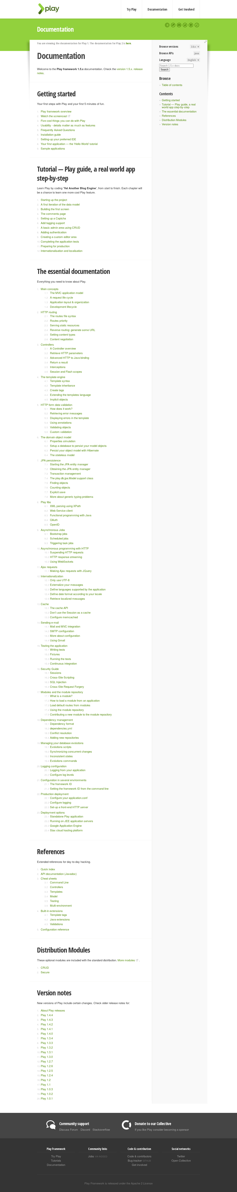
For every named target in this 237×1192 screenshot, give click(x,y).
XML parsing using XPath (65, 506)
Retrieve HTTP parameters (66, 353)
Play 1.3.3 (47, 1043)
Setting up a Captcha (53, 218)
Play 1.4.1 (47, 1029)
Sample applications (53, 148)
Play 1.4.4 (47, 1015)
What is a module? (61, 696)
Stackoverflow (101, 1129)
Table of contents (172, 85)
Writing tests (57, 649)
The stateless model (62, 455)
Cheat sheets (49, 878)
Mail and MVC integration (65, 626)
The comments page (53, 214)
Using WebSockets (61, 561)
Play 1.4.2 (47, 1024)
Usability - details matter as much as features (68, 125)
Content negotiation (61, 339)
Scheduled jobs (59, 538)
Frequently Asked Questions (58, 130)
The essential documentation (179, 111)
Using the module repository (67, 710)
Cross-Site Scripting (62, 677)
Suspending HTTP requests (67, 552)
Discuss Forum (68, 1129)
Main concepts (50, 289)
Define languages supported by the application (78, 589)
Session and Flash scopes (66, 371)
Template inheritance (62, 385)
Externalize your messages (66, 585)
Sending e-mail (50, 622)
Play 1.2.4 (47, 1075)
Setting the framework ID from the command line (79, 788)
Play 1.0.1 (47, 1098)
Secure (45, 972)
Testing (54, 901)
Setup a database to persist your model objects (78, 446)
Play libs (46, 502)
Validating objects (60, 427)
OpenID (54, 524)
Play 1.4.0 (47, 1033)
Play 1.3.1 (47, 1052)
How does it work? (61, 408)
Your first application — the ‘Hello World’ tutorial (69, 144)
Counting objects (60, 487)
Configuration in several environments (63, 780)
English (192, 60)
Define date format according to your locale (76, 594)
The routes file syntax (63, 316)
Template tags (58, 915)
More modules (126, 960)
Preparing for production (55, 246)
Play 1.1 (46, 1084)
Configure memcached (64, 617)
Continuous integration (63, 663)
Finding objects (59, 483)
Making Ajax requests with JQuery (71, 571)
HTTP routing (49, 312)
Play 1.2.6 (47, 1066)
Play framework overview (56, 111)
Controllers (47, 344)
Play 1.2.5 (47, 1070)
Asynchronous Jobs (53, 530)
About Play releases (53, 1010)
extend (206, 41)
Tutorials (56, 1160)
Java (196, 53)
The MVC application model (66, 293)
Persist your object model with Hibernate (74, 450)
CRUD (45, 967)
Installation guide (51, 134)
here (128, 43)
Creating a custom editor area (58, 237)
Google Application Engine (66, 825)
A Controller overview (63, 348)
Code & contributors (139, 1156)
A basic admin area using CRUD (60, 227)
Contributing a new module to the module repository (81, 714)
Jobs (97, 1156)
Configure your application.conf (68, 798)
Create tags (57, 390)
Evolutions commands (63, 761)
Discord (85, 1129)
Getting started (171, 100)
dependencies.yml (61, 728)
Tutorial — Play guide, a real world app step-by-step (179, 105)
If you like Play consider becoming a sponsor (162, 1129)
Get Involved (186, 9)
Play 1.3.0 (47, 1057)
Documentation (157, 9)
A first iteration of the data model (60, 204)
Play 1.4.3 (47, 1020)
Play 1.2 (46, 1080)
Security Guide (50, 669)
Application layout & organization (69, 302)
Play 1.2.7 (47, 1061)
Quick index (48, 869)
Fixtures (55, 654)
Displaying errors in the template (69, 418)
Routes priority (59, 320)
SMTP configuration (62, 631)
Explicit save (57, 492)
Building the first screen (55, 209)
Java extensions (60, 919)
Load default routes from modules (70, 705)
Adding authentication (53, 232)
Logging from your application (67, 770)
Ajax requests (49, 567)
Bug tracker (139, 1160)
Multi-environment (61, 905)
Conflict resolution (61, 733)
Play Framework (51, 9)
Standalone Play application (66, 816)
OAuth (54, 520)
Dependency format (62, 724)
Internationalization (52, 576)
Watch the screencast (54, 116)
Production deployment (55, 794)
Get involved (139, 1165)
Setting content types (62, 334)
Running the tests (60, 659)
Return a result (59, 362)
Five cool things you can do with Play (63, 120)
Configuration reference (55, 929)
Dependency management (57, 720)
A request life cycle (61, 297)
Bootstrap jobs (58, 534)
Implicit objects (59, 399)
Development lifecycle (63, 307)
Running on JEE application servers (71, 821)
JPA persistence (51, 460)
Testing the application (54, 646)
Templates (56, 891)
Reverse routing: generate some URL (72, 330)
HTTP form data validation (56, 405)
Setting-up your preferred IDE (58, 139)
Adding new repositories (64, 737)
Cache (45, 604)
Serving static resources (64, 325)
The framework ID (61, 784)
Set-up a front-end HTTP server (69, 807)
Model (53, 896)
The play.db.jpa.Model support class (71, 478)
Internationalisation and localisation (61, 251)
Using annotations (61, 422)
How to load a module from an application (75, 700)
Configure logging (60, 802)
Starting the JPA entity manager (69, 464)
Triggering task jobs (62, 543)
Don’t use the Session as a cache (70, 612)
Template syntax (60, 381)
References (169, 115)
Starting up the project (54, 200)
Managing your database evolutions (62, 743)
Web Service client (61, 510)
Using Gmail (57, 640)
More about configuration (65, 636)
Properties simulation (62, 441)
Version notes (170, 124)
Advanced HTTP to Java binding (69, 358)
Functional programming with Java (70, 515)
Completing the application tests (60, 241)
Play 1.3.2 (47, 1047)
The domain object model (56, 437)
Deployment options (53, 812)
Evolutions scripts (60, 747)
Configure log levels (62, 775)
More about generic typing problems (71, 497)
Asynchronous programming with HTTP (65, 548)
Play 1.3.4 (47, 1038)
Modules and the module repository (62, 692)
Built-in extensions (52, 911)
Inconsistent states (61, 756)
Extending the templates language (70, 395)
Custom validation (61, 432)
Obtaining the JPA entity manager (70, 469)
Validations (56, 924)
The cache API (59, 608)
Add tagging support (53, 223)
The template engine (53, 377)
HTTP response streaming (66, 557)
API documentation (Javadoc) (59, 874)
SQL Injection (58, 682)
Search (164, 69)
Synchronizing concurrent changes (71, 751)
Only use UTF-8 (59, 580)
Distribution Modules (174, 120)
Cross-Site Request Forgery (67, 686)
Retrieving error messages (66, 413)
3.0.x (193, 46)
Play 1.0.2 (47, 1094)
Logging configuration (53, 766)
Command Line (59, 882)
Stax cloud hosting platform (66, 830)
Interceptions (58, 367)
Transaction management (65, 473)
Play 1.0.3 (47, 1089)
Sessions (55, 673)
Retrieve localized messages (67, 598)
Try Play (131, 9)
